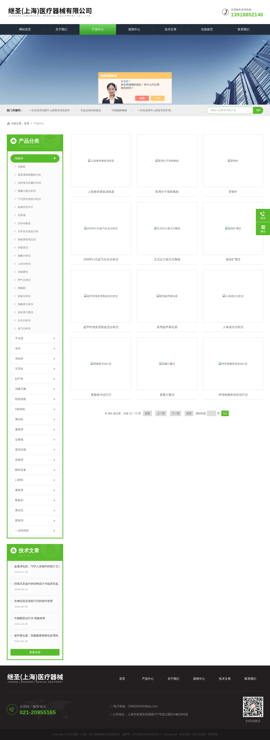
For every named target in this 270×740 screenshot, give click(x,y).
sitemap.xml (170, 734)
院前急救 (20, 399)
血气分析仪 (24, 328)
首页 (26, 123)
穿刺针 (233, 191)
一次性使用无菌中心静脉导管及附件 (49, 110)
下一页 (175, 413)
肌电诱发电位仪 (27, 239)
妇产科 (19, 378)
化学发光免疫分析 (28, 231)
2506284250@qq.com (142, 706)
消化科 (19, 358)
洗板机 (22, 166)
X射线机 (20, 409)
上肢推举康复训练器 (101, 191)
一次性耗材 (22, 530)
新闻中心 (134, 29)
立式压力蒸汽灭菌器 (167, 259)
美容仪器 (20, 449)
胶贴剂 (19, 500)
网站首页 (25, 29)
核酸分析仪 (24, 255)
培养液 (22, 215)
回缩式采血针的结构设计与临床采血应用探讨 (38, 583)
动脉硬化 (23, 271)
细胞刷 (22, 288)
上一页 (161, 413)
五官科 (19, 368)
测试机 (19, 419)
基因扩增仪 (233, 259)
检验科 (19, 158)
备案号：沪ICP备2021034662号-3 (141, 734)
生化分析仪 (24, 320)
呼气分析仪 (24, 279)
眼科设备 (20, 469)
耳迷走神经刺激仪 (90, 110)
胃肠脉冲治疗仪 (101, 394)
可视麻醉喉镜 (119, 110)
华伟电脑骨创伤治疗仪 (233, 394)
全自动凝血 (24, 223)
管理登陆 (213, 734)
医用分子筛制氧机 (167, 191)
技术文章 (171, 29)
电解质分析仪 (25, 304)
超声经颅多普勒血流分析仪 (101, 327)
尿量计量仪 (167, 394)
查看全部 (34, 652)
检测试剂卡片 (25, 207)
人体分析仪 (24, 263)
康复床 (19, 429)
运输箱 (19, 439)
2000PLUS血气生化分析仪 (100, 259)
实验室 (19, 459)
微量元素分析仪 (27, 190)
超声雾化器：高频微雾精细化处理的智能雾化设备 (38, 635)
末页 (189, 413)
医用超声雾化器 (167, 327)
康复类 (19, 490)
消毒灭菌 (20, 388)
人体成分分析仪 (233, 327)
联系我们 (243, 29)
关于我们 (61, 29)
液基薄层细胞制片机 (29, 174)
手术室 (19, 338)
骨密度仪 (23, 247)
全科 (18, 348)
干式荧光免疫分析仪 (29, 199)
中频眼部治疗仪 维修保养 (29, 618)
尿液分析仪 (24, 296)
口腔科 (19, 479)
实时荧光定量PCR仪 (29, 182)
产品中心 (98, 29)
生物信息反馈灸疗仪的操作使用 (33, 600)
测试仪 (19, 510)
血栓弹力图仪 (25, 312)
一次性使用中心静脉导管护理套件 (156, 110)
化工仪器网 (198, 734)
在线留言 (207, 29)
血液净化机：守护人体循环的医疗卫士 (37, 566)
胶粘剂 (19, 520)
